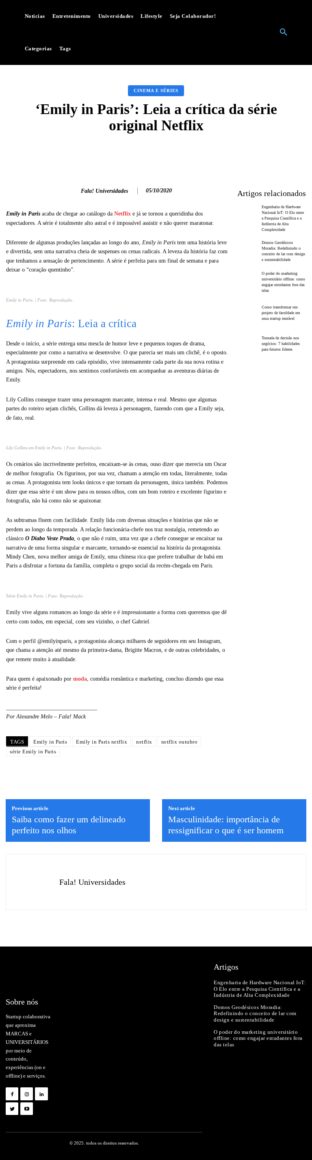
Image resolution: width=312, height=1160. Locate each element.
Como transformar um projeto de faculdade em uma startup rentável (281, 313)
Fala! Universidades (104, 191)
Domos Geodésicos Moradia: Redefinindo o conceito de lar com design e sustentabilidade (255, 1013)
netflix (144, 742)
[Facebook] (12, 1093)
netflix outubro (179, 742)
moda (80, 679)
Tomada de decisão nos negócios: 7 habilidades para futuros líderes (281, 343)
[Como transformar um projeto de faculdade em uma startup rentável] (247, 312)
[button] (283, 32)
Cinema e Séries (156, 90)
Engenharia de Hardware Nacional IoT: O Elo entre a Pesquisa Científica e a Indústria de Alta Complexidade (283, 218)
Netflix (122, 214)
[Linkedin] (41, 1093)
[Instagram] (26, 1093)
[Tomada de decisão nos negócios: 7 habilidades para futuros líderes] (247, 343)
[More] (279, 154)
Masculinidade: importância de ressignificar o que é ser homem (226, 824)
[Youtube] (26, 1108)
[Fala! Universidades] (70, 191)
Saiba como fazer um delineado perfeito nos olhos (69, 824)
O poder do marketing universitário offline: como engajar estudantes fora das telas (258, 1038)
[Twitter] (12, 1108)
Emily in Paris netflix (101, 742)
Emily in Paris (50, 742)
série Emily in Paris (33, 751)
